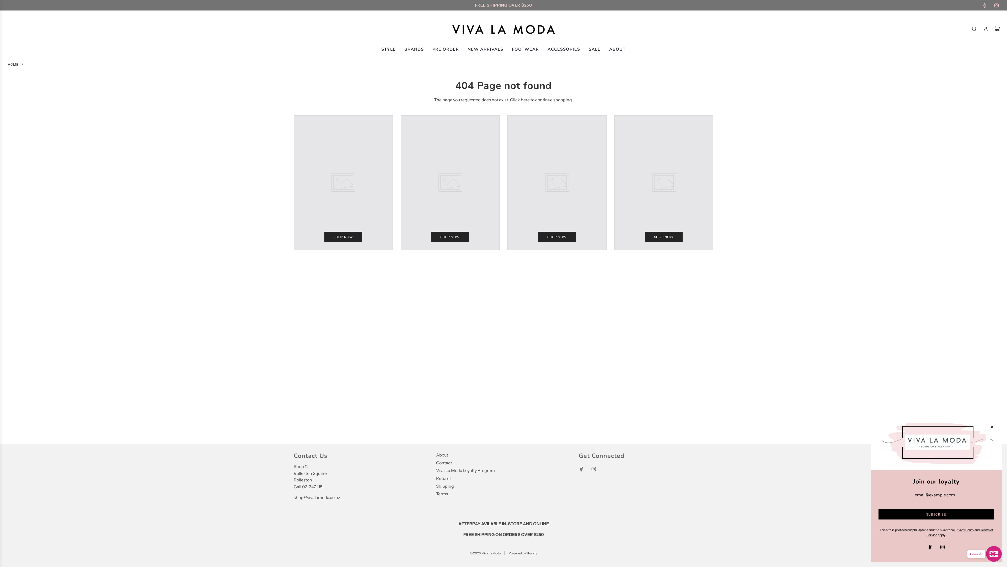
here (525, 99)
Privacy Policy (964, 530)
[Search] (974, 29)
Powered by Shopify (523, 553)
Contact (444, 462)
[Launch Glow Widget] (994, 554)
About (442, 455)
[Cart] (997, 29)
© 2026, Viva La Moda (485, 553)
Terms (442, 493)
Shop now (343, 237)
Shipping (445, 486)
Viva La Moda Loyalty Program (465, 470)
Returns (444, 478)
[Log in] (986, 29)
